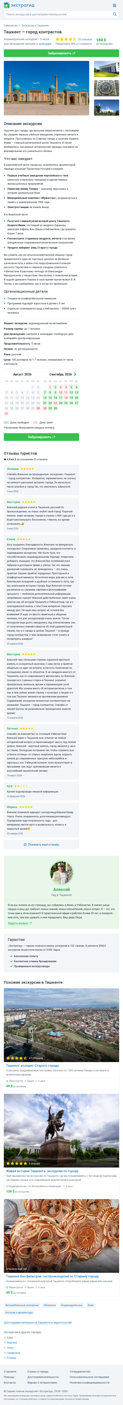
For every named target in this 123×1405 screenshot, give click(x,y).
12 (17, 397)
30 (38, 408)
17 (6, 403)
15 (32, 397)
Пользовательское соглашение (89, 1377)
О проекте (10, 1371)
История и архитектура (19, 1312)
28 (27, 408)
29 (32, 408)
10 (6, 397)
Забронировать (59, 53)
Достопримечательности (43, 1377)
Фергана (12, 1342)
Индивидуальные (71, 1305)
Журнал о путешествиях (42, 1382)
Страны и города (37, 1371)
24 (6, 408)
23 (38, 403)
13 (22, 397)
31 (6, 413)
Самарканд (13, 1352)
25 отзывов (85, 39)
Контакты (10, 1382)
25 (11, 408)
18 (11, 403)
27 (22, 408)
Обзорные (50, 1305)
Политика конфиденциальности (89, 1382)
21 (27, 403)
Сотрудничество (80, 1371)
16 (38, 397)
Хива (10, 1337)
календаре (45, 43)
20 (22, 403)
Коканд (11, 1357)
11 (11, 397)
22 (32, 403)
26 (17, 408)
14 (27, 397)
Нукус (10, 1347)
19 (17, 403)
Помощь (9, 1377)
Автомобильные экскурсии (21, 1305)
